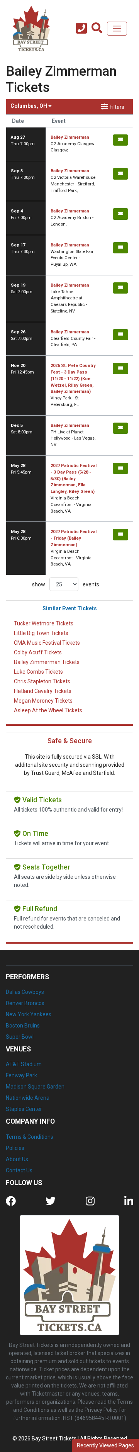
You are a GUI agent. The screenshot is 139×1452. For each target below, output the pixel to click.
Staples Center (24, 1109)
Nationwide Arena (27, 1098)
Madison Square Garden (35, 1086)
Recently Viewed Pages (105, 1445)
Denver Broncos (25, 1003)
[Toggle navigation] (117, 29)
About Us (17, 1159)
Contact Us (19, 1170)
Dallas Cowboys (25, 992)
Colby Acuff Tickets (38, 652)
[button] (97, 28)
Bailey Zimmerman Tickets (47, 662)
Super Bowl (20, 1037)
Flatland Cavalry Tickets (42, 691)
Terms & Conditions (29, 1137)
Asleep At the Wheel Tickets (48, 710)
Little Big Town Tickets (41, 633)
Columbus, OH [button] (29, 106)
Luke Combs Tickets (38, 672)
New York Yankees (28, 1014)
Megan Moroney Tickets (43, 701)
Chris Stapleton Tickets (42, 681)
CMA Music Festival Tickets (47, 643)
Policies (15, 1148)
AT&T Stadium (24, 1064)
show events (65, 584)
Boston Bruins (23, 1025)
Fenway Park (21, 1075)
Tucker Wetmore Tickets (43, 623)
